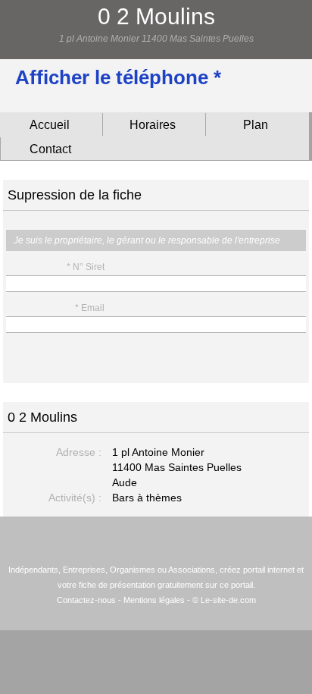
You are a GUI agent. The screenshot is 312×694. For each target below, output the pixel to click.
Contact (50, 149)
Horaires (152, 124)
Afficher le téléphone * (118, 77)
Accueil (50, 124)
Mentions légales (154, 600)
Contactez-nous (86, 600)
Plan (255, 124)
